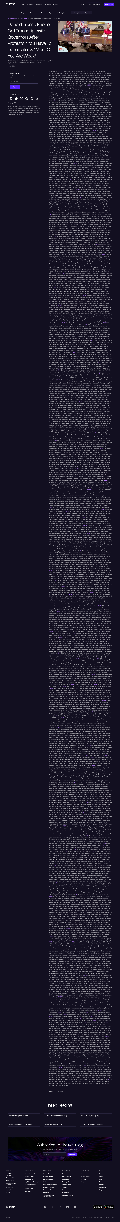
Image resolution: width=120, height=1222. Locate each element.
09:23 (55, 236)
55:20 (109, 1079)
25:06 (88, 533)
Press (100, 1179)
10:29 (103, 254)
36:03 (57, 728)
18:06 (80, 401)
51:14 (50, 1016)
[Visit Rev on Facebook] (45, 1207)
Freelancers (102, 1187)
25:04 (68, 533)
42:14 (74, 849)
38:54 (75, 783)
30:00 (97, 621)
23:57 (102, 509)
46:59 (51, 942)
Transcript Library (67, 1182)
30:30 (51, 631)
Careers (101, 1176)
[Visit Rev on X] (52, 1207)
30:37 (73, 633)
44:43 (76, 895)
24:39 (85, 525)
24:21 (83, 517)
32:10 (77, 659)
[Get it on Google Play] (109, 1207)
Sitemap (107, 1217)
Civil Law (45, 1182)
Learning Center (66, 1179)
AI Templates (9, 1187)
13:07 (59, 305)
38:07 (94, 765)
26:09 (80, 551)
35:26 (55, 716)
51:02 (59, 1013)
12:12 (55, 287)
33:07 (93, 674)
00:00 (60, 71)
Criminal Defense (40, 13)
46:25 (68, 928)
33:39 (64, 686)
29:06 (100, 606)
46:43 (51, 936)
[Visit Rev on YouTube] (75, 1207)
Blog (63, 1174)
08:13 (50, 215)
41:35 (86, 836)
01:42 (55, 101)
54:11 (84, 1066)
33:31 (65, 682)
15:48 (99, 362)
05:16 (75, 163)
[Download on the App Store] (98, 1207)
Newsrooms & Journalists (50, 1190)
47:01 (72, 942)
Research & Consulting (49, 1187)
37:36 (106, 755)
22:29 (106, 480)
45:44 (85, 912)
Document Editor (10, 1178)
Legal (31, 13)
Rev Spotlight (60, 13)
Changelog (84, 1182)
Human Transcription (30, 1174)
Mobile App (9, 1190)
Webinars (64, 1187)
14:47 (92, 340)
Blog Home (24, 13)
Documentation (85, 1176)
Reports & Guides (66, 1176)
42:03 (103, 845)
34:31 (104, 700)
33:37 (73, 684)
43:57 (55, 883)
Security (101, 1184)
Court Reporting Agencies (50, 1184)
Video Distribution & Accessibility (48, 1196)
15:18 (74, 352)
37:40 (92, 757)
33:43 (51, 688)
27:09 (50, 570)
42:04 (101, 847)
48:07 (57, 961)
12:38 (84, 295)
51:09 (65, 1014)
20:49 (101, 448)
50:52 (100, 1011)
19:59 (96, 433)
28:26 (71, 594)
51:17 (92, 1016)
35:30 (62, 718)
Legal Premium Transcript (32, 1182)
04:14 (90, 146)
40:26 (84, 812)
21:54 (76, 468)
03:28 (94, 130)
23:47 (51, 507)
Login (113, 1217)
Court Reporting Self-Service (30, 1185)
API (82, 1174)
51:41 (85, 1022)
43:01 (55, 865)
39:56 (86, 802)
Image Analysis (10, 1180)
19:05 (50, 419)
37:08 (89, 745)
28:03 (63, 586)
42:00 (104, 843)
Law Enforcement (48, 1179)
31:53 (59, 653)
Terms (84, 1217)
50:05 (60, 997)
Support (101, 1190)
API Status (84, 1179)
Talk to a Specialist (94, 4)
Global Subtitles (29, 1188)
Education (46, 1192)
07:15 (81, 197)
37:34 (86, 755)
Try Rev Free (109, 4)
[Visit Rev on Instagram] (60, 1207)
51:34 (94, 1020)
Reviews (64, 1190)
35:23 (97, 714)
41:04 (64, 826)
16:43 (58, 380)
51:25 (79, 1018)
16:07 (59, 370)
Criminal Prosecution (49, 1174)
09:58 (97, 244)
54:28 (60, 1068)
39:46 (69, 798)
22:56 (89, 490)
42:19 (92, 851)
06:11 (70, 179)
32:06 (103, 657)
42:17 (65, 851)
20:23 (55, 441)
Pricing (8, 1192)
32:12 (98, 659)
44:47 (51, 897)
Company (101, 1174)
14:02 (64, 323)
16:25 (100, 374)
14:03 (105, 323)
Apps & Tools (65, 1192)
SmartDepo (28, 1191)
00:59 (89, 85)
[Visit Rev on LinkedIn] (67, 1207)
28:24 (92, 592)
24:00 (67, 511)
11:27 (63, 274)
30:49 (60, 637)
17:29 (74, 391)
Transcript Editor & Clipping (11, 1184)
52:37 (107, 1036)
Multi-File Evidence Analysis (11, 1174)
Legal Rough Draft (29, 1179)
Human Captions (29, 1176)
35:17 (91, 712)
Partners (101, 1182)
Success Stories (66, 1184)
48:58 (85, 975)
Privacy (90, 1217)
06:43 (77, 189)
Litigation (51, 13)
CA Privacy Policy (98, 1217)
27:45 (55, 580)
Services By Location (67, 1195)
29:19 (58, 612)
